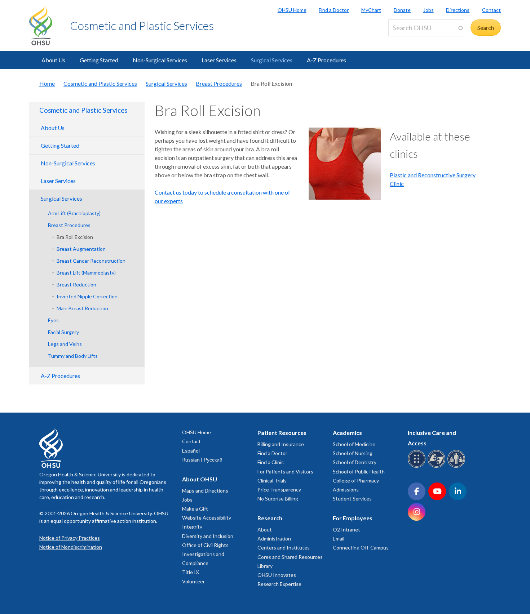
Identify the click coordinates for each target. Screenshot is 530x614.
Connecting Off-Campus (361, 547)
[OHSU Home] (45, 25)
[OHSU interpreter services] (457, 466)
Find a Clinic (270, 462)
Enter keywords (410, 40)
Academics (347, 432)
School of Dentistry (354, 462)
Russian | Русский (202, 460)
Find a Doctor (334, 10)
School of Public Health (359, 471)
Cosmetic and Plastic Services (142, 25)
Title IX (190, 572)
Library (265, 566)
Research (269, 518)
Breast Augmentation (81, 249)
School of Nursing (352, 453)
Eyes (53, 320)
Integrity (192, 527)
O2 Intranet (346, 529)
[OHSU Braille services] (418, 466)
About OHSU (199, 479)
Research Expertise (279, 584)
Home (47, 83)
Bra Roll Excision (75, 237)
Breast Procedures (219, 83)
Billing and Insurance (280, 444)
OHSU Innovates (276, 575)
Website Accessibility (206, 518)
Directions (457, 10)
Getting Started (99, 60)
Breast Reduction (76, 284)
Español (191, 451)
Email (338, 538)
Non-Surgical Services (160, 60)
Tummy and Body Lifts (73, 356)
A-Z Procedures (326, 60)
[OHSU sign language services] (437, 466)
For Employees (352, 518)
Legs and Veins (65, 344)
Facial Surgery (63, 332)
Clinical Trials (272, 480)
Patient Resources (281, 432)
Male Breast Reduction (82, 308)
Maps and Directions (205, 491)
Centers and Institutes (283, 547)
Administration (274, 538)
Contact (491, 10)
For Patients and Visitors (285, 471)
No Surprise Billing (277, 498)
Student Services (352, 498)
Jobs (428, 10)
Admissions (346, 489)
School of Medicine (354, 444)
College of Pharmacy (356, 480)
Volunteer (193, 581)
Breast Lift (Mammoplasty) (86, 273)
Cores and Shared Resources (290, 557)
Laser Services (219, 60)
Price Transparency (279, 489)
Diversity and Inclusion (207, 536)
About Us (53, 60)
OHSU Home (292, 10)
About (264, 529)
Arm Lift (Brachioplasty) (74, 213)
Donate (402, 10)
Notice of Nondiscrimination (70, 547)
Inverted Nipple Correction (87, 296)
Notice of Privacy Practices (69, 538)
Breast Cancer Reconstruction (91, 261)
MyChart (371, 10)
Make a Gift (195, 509)
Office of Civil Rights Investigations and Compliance (205, 554)
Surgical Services (271, 60)
